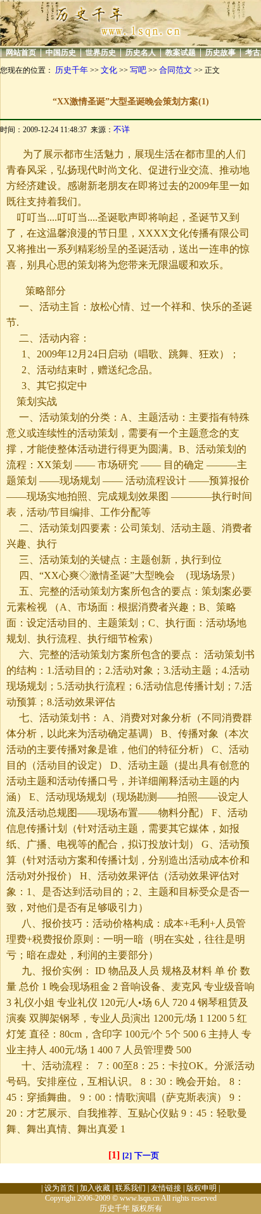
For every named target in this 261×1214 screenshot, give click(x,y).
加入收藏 (95, 1188)
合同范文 (175, 70)
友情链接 (166, 1188)
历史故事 (220, 52)
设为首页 (59, 1188)
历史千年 (71, 70)
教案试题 (180, 52)
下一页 (146, 1155)
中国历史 (61, 52)
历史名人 (140, 52)
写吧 (138, 70)
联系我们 (130, 1188)
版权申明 (201, 1188)
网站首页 (21, 52)
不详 (121, 129)
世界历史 (101, 52)
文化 (109, 70)
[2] (127, 1155)
